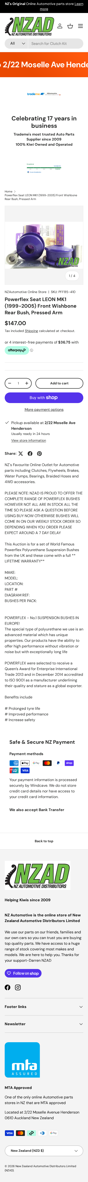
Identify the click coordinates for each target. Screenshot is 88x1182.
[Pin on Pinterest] (39, 453)
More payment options (44, 409)
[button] (70, 26)
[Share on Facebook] (30, 453)
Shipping (31, 331)
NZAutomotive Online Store (25, 292)
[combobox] (44, 43)
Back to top (44, 841)
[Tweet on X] (20, 453)
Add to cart (59, 383)
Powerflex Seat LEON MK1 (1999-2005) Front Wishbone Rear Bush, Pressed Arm (41, 197)
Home (8, 191)
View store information (28, 440)
